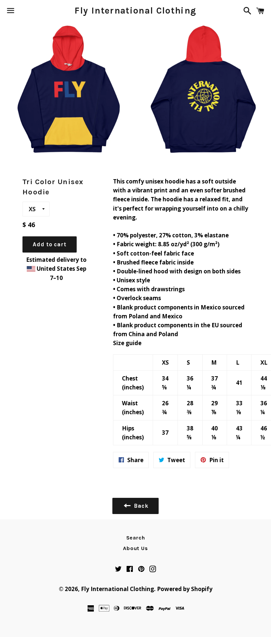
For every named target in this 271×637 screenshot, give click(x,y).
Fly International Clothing (135, 10)
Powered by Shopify (185, 589)
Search (135, 538)
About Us (135, 548)
